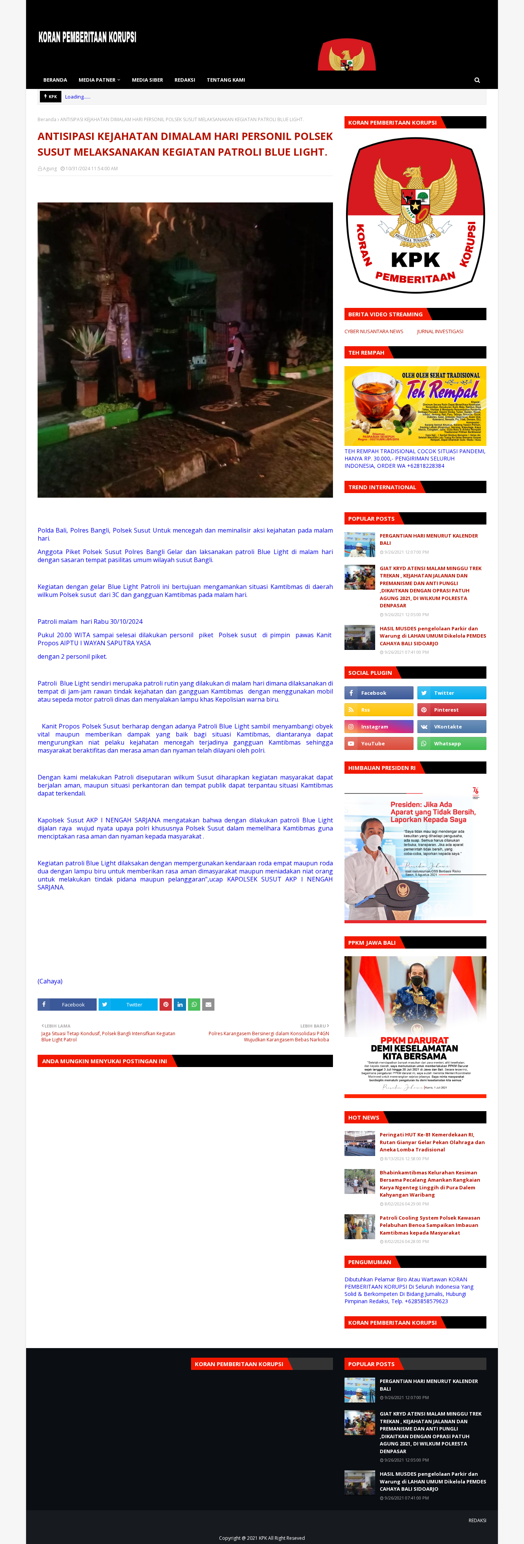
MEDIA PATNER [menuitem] (97, 79)
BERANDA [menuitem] (55, 79)
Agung (50, 168)
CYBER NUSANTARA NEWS (374, 331)
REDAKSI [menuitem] (185, 79)
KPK (263, 1538)
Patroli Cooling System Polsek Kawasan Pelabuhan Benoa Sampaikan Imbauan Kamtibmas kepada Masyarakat (430, 1225)
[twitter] (451, 692)
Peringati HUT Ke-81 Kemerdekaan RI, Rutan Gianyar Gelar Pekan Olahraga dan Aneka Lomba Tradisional (432, 1142)
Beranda (47, 119)
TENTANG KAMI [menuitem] (226, 79)
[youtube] (379, 743)
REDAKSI (477, 1520)
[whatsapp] (451, 743)
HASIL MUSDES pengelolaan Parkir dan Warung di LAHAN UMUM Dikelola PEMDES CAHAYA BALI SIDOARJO (433, 636)
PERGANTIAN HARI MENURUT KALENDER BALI (429, 539)
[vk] (451, 726)
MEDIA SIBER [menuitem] (147, 79)
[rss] (379, 709)
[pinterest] (451, 709)
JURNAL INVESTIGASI (440, 331)
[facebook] (379, 692)
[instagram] (379, 726)
